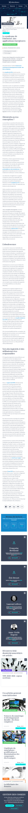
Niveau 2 (14, 524)
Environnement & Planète (10, 44)
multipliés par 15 (15, 182)
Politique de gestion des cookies (15, 802)
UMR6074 (14, 640)
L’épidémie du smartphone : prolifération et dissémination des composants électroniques (11, 753)
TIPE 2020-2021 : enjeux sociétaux (12, 677)
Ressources (12, 6)
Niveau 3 (22, 524)
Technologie (7, 53)
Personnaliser (14, 808)
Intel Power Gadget (16, 458)
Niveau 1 (6, 524)
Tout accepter (9, 805)
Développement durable (10, 51)
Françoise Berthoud (9, 28)
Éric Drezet (17, 28)
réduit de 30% (14, 228)
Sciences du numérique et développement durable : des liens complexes (13, 67)
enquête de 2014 (9, 72)
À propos (20, 6)
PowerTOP (10, 471)
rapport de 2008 (11, 382)
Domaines (4, 6)
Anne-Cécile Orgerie (12, 29)
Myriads (10, 638)
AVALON (10, 607)
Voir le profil (15, 557)
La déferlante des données (11, 785)
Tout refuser (19, 805)
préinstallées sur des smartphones (11, 169)
